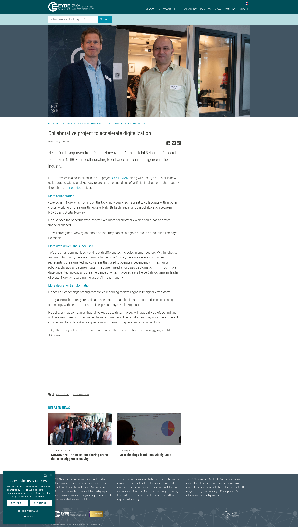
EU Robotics (73, 187)
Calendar (215, 9)
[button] (29, 511)
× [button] (50, 475)
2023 (83, 123)
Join (202, 9)
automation (81, 394)
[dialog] (29, 497)
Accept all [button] (17, 503)
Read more (29, 516)
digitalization (60, 394)
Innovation (152, 9)
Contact (230, 9)
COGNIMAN (120, 178)
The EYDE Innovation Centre (201, 479)
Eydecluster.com (69, 123)
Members (190, 9)
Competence (172, 9)
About (243, 9)
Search (105, 19)
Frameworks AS (94, 524)
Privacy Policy (37, 496)
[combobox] (45, 475)
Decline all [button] (41, 503)
